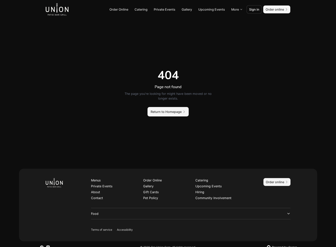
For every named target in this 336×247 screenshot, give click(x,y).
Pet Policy (150, 198)
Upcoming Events (211, 9)
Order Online (118, 9)
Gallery (187, 9)
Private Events (164, 9)
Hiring (199, 192)
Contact (97, 198)
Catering (141, 9)
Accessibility (125, 229)
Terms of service (101, 229)
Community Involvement (213, 198)
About (95, 192)
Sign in (254, 9)
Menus (96, 180)
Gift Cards (151, 192)
